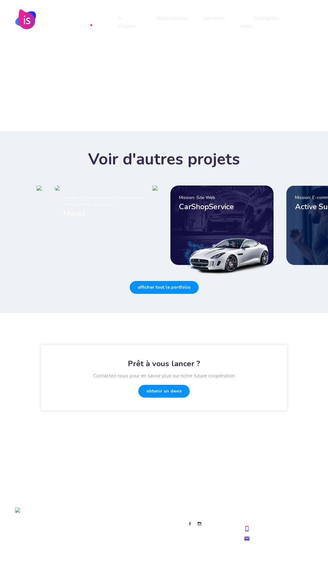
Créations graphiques (94, 541)
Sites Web (82, 521)
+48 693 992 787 (271, 528)
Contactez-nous (261, 20)
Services (214, 17)
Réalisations (171, 17)
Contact (137, 551)
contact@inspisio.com (276, 538)
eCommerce (84, 531)
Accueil (136, 521)
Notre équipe (142, 541)
